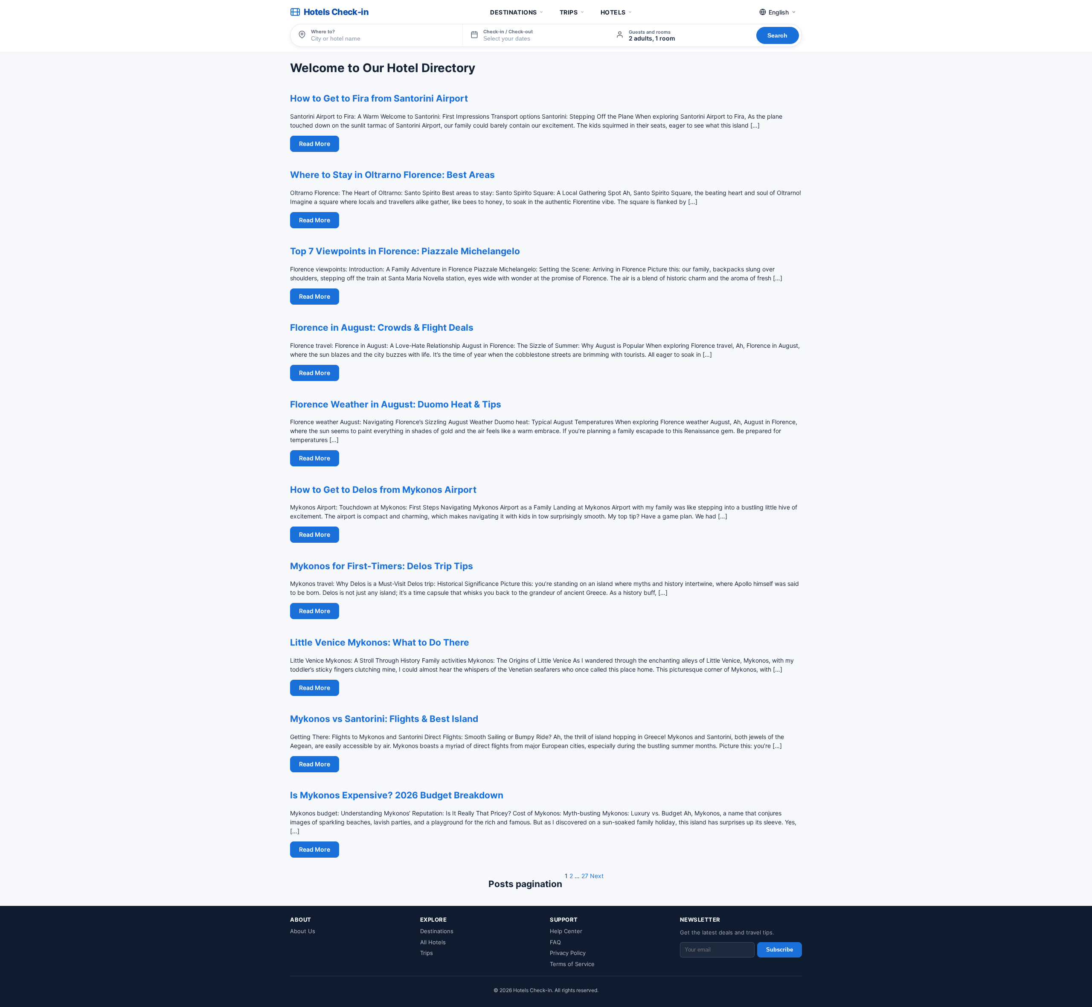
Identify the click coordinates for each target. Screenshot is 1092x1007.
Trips (569, 12)
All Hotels (433, 942)
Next (597, 875)
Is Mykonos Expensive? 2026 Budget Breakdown (396, 795)
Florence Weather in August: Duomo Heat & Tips (395, 404)
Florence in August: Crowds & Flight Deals (381, 327)
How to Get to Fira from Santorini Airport (379, 98)
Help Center (566, 931)
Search (777, 35)
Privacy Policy (568, 952)
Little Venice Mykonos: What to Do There (379, 642)
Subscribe (779, 949)
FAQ (555, 942)
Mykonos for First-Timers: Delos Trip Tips (381, 566)
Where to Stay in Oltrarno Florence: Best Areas (392, 174)
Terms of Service (572, 963)
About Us (302, 931)
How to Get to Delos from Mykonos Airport (383, 489)
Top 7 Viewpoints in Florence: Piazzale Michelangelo (405, 251)
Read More (314, 143)
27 (584, 875)
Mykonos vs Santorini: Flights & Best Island (384, 718)
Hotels (613, 12)
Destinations (513, 12)
